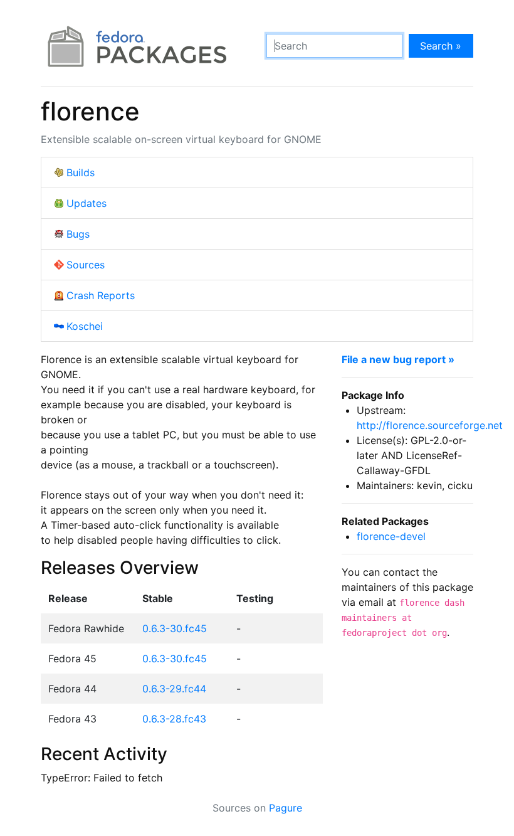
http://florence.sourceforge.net (430, 425)
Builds (80, 172)
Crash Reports (100, 295)
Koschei (84, 326)
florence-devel (391, 536)
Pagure (285, 808)
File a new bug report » (398, 359)
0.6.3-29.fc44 (174, 688)
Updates (86, 203)
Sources (85, 264)
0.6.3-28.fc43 (174, 718)
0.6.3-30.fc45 (174, 628)
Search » (440, 46)
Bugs (78, 234)
